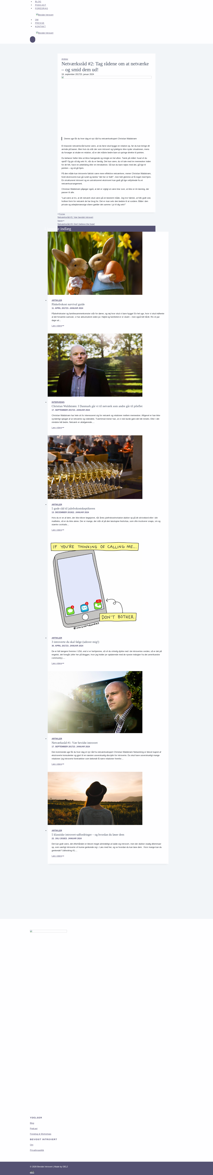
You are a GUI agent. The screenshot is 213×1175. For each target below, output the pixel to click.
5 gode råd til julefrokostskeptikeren (73, 508)
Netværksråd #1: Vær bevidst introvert (75, 215)
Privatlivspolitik (37, 1150)
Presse (40, 23)
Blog (32, 1123)
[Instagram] (33, 1172)
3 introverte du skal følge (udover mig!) (75, 641)
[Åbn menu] (32, 39)
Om (37, 20)
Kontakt (40, 26)
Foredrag (41, 8)
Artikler (65, 59)
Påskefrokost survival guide (68, 304)
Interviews (58, 402)
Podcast (40, 5)
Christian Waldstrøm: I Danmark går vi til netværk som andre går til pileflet (97, 406)
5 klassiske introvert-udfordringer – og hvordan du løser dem (88, 834)
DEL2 (65, 1167)
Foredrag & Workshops (40, 1134)
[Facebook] (31, 1172)
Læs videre (58, 326)
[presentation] (108, 263)
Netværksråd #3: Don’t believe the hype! (76, 222)
